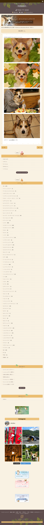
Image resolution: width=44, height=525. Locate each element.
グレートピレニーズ (6, 217)
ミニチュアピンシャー (7, 332)
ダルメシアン (5, 252)
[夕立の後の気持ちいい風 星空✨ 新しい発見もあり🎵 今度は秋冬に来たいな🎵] (13, 435)
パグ (4, 276)
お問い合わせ (16, 12)
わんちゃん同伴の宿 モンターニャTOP (7, 27)
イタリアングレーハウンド (8, 193)
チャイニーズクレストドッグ (8, 254)
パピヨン (4, 281)
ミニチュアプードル (6, 335)
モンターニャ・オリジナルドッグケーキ (22, 27)
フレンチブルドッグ (6, 296)
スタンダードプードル (7, 249)
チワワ (4, 257)
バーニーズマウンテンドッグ (8, 274)
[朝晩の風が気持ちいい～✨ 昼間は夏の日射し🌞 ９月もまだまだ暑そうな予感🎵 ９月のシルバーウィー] (30, 452)
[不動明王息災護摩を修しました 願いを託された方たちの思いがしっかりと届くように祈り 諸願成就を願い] (13, 452)
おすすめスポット (38, 512)
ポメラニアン (5, 315)
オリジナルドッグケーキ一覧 (22, 172)
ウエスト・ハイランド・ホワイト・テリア (10, 198)
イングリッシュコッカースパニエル (9, 195)
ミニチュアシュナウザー (7, 328)
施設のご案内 (12, 512)
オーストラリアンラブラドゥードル (9, 208)
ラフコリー (5, 342)
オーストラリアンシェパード (8, 205)
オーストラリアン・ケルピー (8, 203)
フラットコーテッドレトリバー (8, 291)
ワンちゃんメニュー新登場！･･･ (9, 379)
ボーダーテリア (6, 308)
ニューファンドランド (7, 266)
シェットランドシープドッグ (8, 237)
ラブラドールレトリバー (7, 345)
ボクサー (4, 310)
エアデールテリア (6, 200)
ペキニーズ (5, 298)
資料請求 (22, 12)
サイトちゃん (5, 164)
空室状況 (31, 512)
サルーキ (4, 232)
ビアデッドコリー (6, 286)
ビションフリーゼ (6, 288)
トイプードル (5, 264)
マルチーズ (5, 325)
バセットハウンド (6, 279)
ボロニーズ (5, 320)
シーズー (4, 235)
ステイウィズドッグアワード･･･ (9, 369)
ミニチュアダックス (6, 330)
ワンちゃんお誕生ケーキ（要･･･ (9, 384)
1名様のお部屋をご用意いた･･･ (8, 374)
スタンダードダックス (7, 247)
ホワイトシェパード (6, 323)
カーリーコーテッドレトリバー (8, 210)
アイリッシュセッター (7, 188)
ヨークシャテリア (6, 340)
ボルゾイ (4, 318)
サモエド (4, 230)
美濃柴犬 (4, 357)
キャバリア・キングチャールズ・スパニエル (11, 215)
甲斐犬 (4, 354)
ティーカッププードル (7, 259)
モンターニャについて (5, 512)
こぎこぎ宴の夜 (11, 139)
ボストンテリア (6, 313)
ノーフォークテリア (6, 269)
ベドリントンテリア (6, 301)
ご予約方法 (24, 512)
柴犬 (4, 350)
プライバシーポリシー (29, 12)
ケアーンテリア (6, 220)
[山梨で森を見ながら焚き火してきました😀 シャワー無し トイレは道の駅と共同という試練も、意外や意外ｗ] (30, 435)
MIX (3, 186)
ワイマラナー (5, 347)
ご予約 (28, 512)
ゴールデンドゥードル (7, 225)
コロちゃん (5, 161)
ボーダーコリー (6, 306)
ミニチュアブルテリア (7, 337)
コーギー (4, 222)
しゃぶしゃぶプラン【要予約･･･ (9, 372)
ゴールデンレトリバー (7, 227)
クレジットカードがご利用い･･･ (9, 381)
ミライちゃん (5, 168)
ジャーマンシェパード (7, 242)
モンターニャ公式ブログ (24, 513)
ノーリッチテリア (6, 271)
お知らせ (4, 399)
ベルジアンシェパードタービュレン (9, 303)
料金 (20, 512)
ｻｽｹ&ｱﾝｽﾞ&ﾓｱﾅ (5, 159)
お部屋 (17, 512)
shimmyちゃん (5, 166)
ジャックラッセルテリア (7, 244)
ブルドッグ (5, 293)
